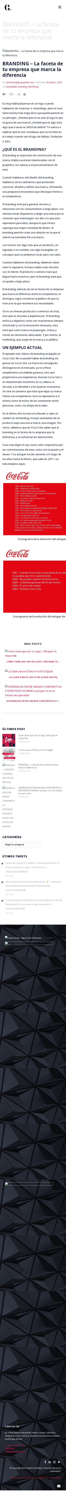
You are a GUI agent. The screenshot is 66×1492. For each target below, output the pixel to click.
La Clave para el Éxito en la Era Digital (33, 677)
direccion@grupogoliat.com (20, 82)
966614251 (10, 1448)
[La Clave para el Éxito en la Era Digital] (33, 671)
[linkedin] (50, 1462)
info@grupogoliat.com (15, 1451)
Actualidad (11, 86)
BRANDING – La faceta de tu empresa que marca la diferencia (38, 766)
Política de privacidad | (21, 1477)
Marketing (33, 86)
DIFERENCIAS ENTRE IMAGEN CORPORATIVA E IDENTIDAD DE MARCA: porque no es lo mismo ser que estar (34, 701)
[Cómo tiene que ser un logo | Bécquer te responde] (33, 653)
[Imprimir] (26, 94)
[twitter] (59, 1462)
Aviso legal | (38, 1477)
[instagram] (54, 1462)
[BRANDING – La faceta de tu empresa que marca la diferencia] (33, 53)
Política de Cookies (52, 1477)
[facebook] (45, 1462)
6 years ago (9, 876)
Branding (22, 86)
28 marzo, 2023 (54, 82)
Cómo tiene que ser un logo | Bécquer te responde (34, 661)
